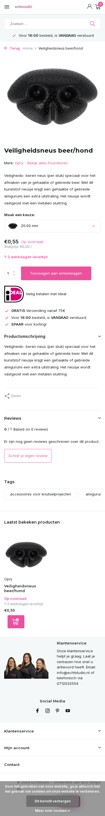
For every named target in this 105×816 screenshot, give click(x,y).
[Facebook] (37, 711)
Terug (14, 48)
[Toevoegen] (16, 621)
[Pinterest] (57, 711)
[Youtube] (68, 711)
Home (28, 48)
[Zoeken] (93, 23)
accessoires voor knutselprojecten (40, 494)
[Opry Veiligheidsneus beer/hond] (26, 554)
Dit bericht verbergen (53, 801)
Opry (19, 163)
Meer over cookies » (52, 810)
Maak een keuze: (19, 214)
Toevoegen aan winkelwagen (56, 273)
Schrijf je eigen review (28, 455)
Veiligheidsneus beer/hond (20, 588)
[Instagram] (47, 711)
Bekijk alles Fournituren (47, 163)
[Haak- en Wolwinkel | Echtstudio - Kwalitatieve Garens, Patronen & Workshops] (29, 7)
